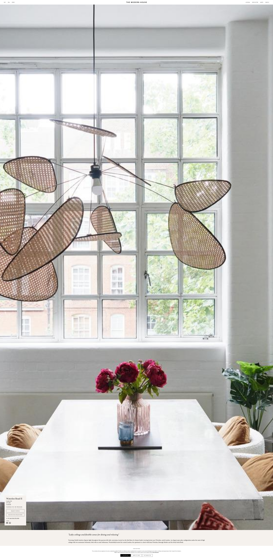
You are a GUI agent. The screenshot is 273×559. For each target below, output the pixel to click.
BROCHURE (19, 506)
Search (267, 2)
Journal (248, 2)
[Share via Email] (7, 523)
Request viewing (15, 510)
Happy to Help (136, 555)
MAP (16, 506)
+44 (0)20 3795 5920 (14, 518)
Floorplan (9, 506)
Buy (5, 2)
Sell (9, 2)
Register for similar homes (15, 514)
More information (155, 552)
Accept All (125, 555)
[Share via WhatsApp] (10, 523)
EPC (13, 506)
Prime (13, 2)
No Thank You (147, 555)
